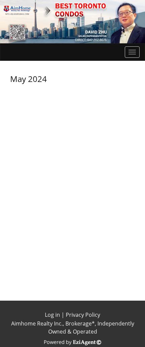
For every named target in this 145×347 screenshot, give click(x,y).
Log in (52, 314)
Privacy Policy (83, 314)
